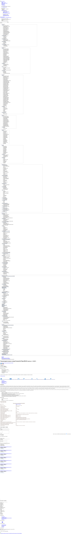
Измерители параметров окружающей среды (7, 343)
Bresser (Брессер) (5, 131)
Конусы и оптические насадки (6, 235)
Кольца (4, 331)
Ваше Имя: (1, 439)
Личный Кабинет (4, 524)
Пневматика (4, 329)
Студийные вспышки (4, 218)
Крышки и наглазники (5, 198)
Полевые (4, 110)
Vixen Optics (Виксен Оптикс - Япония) (7, 80)
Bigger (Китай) (4, 151)
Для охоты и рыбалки (5, 108)
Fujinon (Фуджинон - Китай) (6, 90)
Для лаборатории (5, 65)
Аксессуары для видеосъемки (4, 315)
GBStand (4, 289)
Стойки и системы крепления (4, 243)
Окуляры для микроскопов (5, 178)
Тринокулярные (4, 72)
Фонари (4, 192)
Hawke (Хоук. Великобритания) (6, 121)
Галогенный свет (4, 284)
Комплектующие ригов (5, 316)
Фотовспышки (4, 222)
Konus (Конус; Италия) (5, 52)
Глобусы (4, 194)
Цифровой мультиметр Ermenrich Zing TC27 (5, 467)
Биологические (4, 67)
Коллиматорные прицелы (5, 326)
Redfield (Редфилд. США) (5, 125)
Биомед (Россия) (4, 55)
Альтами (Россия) (5, 61)
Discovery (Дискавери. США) (6, 117)
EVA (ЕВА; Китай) (5, 54)
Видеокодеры (4, 276)
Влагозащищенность (5, 113)
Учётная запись (5, 10)
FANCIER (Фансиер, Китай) (6, 33)
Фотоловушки (4, 197)
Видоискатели (4, 259)
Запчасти (4, 179)
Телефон (1, 429)
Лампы (4, 319)
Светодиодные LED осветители (6, 216)
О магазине (4, 2)
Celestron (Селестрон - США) (6, 81)
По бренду (3, 75)
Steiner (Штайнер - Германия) (6, 101)
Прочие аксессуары (5, 261)
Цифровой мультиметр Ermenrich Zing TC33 (5, 446)
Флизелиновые (4, 230)
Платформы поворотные (5, 253)
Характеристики (4, 381)
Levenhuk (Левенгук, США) (6, 25)
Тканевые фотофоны (5, 229)
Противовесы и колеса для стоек (6, 245)
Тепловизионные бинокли (5, 339)
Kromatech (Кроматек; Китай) (6, 53)
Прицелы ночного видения (5, 337)
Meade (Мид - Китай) (5, 96)
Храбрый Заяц (4, 330)
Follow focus (4, 296)
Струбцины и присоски (5, 242)
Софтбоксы (4, 231)
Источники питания (5, 187)
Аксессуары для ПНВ (4, 186)
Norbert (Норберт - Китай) (5, 98)
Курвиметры (4, 344)
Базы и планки (4, 333)
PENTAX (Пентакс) (5, 141)
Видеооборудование (4, 275)
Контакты (3, 519)
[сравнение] (5, 366)
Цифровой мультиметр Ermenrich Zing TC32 (5, 470)
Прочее (3, 324)
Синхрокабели (4, 265)
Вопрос (1, 433)
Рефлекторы (4, 234)
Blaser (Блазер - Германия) (5, 86)
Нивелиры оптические (5, 347)
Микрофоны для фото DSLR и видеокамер (7, 308)
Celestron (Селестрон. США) (6, 120)
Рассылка (3, 526)
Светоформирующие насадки (6, 294)
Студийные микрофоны (5, 310)
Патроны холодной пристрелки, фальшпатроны (7, 327)
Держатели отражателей (5, 251)
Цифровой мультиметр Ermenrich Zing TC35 (5, 460)
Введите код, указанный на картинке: (5, 443)
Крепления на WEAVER (5, 334)
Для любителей (4, 37)
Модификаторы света (4, 292)
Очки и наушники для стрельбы (5, 353)
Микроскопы (4, 47)
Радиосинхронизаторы (5, 263)
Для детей (4, 127)
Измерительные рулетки (5, 341)
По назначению (3, 63)
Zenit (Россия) (4, 153)
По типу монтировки (4, 41)
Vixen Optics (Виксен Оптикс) (6, 134)
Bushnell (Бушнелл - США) (5, 84)
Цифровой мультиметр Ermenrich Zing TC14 (5, 450)
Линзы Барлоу (4, 167)
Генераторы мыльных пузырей (6, 272)
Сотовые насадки (5, 238)
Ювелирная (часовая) (5, 155)
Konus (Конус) (4, 133)
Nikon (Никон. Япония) (5, 124)
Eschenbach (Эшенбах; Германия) (6, 59)
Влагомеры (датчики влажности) (6, 342)
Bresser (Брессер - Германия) (6, 76)
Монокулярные (4, 71)
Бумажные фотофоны (5, 227)
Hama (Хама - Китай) (5, 92)
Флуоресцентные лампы (5, 268)
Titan (3, 290)
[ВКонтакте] (0, 363)
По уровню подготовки (4, 35)
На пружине (4, 228)
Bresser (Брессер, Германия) (6, 27)
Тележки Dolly (4, 300)
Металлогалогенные (5, 269)
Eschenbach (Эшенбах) (5, 137)
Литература (4, 181)
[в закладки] (4, 366)
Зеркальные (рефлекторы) (5, 39)
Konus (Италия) (4, 149)
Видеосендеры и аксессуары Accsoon (5, 286)
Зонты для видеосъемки (5, 293)
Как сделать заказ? (4, 383)
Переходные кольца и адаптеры (6, 237)
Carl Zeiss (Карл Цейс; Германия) (6, 57)
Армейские (4, 109)
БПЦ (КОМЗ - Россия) (5, 77)
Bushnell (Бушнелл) (5, 136)
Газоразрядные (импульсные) (6, 267)
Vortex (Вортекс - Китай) (5, 103)
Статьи (3, 4)
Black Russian (4, 328)
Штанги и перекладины (5, 247)
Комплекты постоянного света (6, 214)
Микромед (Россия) (5, 51)
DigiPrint (4, 226)
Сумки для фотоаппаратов (5, 322)
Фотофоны (3, 225)
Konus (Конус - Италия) (5, 78)
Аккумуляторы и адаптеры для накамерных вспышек (8, 224)
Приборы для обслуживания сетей (6, 345)
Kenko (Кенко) (4, 138)
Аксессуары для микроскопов (4, 175)
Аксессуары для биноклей (4, 183)
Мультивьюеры (4, 281)
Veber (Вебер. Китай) (5, 118)
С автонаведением (5, 45)
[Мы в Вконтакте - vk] (2, 522)
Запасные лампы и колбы (4, 266)
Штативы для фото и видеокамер (6, 239)
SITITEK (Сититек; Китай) (5, 56)
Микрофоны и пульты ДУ (5, 188)
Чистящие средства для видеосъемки (6, 320)
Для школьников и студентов (6, 64)
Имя (0, 428)
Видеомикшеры (4, 277)
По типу (2, 66)
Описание (3, 380)
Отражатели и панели (5, 233)
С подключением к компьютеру (6, 44)
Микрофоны (3, 306)
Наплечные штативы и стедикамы (6, 241)
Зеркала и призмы (5, 169)
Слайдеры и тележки (4, 298)
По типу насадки (3, 70)
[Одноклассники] (2, 363)
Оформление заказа (6, 15)
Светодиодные (4, 270)
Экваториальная (4, 42)
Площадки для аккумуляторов (6, 317)
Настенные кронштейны (5, 249)
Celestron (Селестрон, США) (6, 29)
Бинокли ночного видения (5, 336)
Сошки (4, 202)
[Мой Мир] (3, 363)
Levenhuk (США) (5, 146)
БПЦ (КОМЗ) (4, 143)
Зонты (3, 196)
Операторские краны (5, 302)
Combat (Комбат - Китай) (5, 88)
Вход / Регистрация (6, 11)
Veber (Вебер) (4, 132)
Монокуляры (4, 129)
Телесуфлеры (3, 304)
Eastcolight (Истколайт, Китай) (6, 31)
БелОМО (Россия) (5, 104)
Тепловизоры (3, 338)
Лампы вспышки (4, 220)
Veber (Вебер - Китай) (5, 79)
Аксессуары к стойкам (5, 291)
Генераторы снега (5, 273)
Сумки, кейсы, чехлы (5, 171)
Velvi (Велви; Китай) (5, 60)
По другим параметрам (4, 112)
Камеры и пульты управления (6, 279)
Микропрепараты (5, 176)
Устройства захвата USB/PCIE (6, 283)
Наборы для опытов (5, 177)
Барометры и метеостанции (5, 193)
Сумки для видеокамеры (5, 321)
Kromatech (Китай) (5, 147)
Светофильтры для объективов (6, 257)
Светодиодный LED (5, 285)
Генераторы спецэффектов (4, 271)
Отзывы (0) (3, 382)
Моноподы (4, 240)
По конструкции (3, 157)
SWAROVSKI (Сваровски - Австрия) (6, 102)
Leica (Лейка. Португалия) (5, 122)
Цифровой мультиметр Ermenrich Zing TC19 (5, 453)
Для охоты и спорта (5, 128)
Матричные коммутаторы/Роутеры (6, 280)
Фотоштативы (4, 312)
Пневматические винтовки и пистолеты (5, 349)
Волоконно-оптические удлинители (6, 278)
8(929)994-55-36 (9, 19)
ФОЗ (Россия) (4, 62)
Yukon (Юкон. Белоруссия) (5, 119)
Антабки (4, 200)
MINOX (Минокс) (5, 139)
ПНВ (2, 335)
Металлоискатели (5, 195)
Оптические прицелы (5, 325)
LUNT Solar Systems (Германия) (6, 82)
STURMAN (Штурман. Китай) (6, 126)
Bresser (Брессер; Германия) (6, 49)
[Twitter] (1, 363)
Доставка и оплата (4, 517)
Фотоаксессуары (3, 255)
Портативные (4, 69)
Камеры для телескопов (5, 165)
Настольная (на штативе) (5, 159)
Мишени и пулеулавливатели (6, 208)
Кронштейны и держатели (5, 318)
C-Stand (4, 288)
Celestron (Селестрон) (5, 135)
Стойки (4, 244)
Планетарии (4, 191)
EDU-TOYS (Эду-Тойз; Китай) (6, 58)
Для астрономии (4, 111)
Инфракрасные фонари (5, 189)
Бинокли (3, 74)
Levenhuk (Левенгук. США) (6, 116)
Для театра (4, 107)
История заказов (4, 525)
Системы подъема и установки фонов (6, 246)
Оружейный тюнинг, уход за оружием (5, 351)
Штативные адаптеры (5, 314)
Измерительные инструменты (4, 340)
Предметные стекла (5, 180)
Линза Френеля (4, 161)
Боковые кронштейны (5, 332)
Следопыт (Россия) (5, 105)
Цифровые (4, 68)
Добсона (4, 43)
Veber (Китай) (4, 148)
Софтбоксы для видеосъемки (6, 295)
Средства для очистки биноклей (6, 184)
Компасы (4, 190)
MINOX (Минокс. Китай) (5, 123)
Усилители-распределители (5, 282)
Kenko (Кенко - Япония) (5, 94)
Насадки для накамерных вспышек (6, 232)
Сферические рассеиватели (5, 236)
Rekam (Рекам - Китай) (5, 100)
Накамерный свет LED (4, 287)
